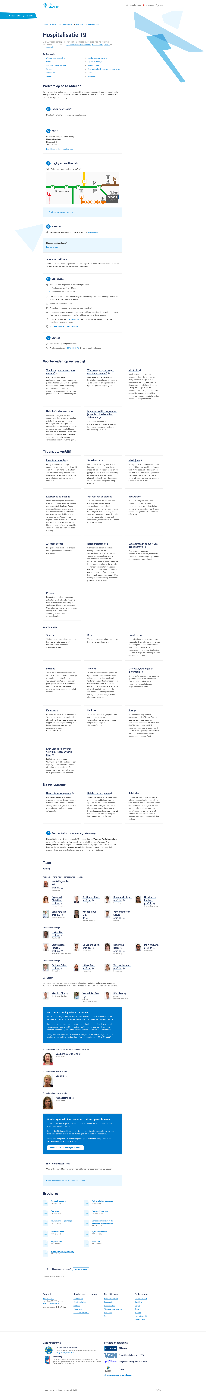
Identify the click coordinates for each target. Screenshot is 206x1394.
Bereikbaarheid (52, 149)
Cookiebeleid (49, 1390)
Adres (48, 61)
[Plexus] (110, 1369)
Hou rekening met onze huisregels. (63, 326)
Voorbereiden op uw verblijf (98, 58)
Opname (76, 1305)
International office (141, 1316)
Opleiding (138, 1302)
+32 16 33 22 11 (48, 1298)
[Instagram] (61, 1307)
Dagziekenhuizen (79, 1302)
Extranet (138, 1312)
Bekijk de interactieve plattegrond (62, 212)
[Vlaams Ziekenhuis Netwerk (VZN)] (110, 1355)
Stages (137, 1305)
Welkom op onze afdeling (55, 58)
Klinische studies (141, 1298)
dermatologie (48, 47)
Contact (49, 76)
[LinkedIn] (64, 1307)
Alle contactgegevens (51, 1303)
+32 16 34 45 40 (72, 347)
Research (138, 1309)
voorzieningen (67, 149)
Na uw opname (93, 65)
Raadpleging (78, 1298)
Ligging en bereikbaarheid (56, 65)
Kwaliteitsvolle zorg (111, 1298)
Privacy (59, 1390)
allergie (107, 44)
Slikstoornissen (57, 1231)
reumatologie (97, 44)
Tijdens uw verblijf (94, 61)
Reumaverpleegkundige (61, 1220)
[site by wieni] (160, 1390)
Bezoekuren (50, 72)
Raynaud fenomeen (100, 1210)
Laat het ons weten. (80, 1269)
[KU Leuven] (110, 1348)
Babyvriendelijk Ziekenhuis (65, 1353)
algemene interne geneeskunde (78, 44)
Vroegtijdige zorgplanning (62, 1251)
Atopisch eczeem (58, 1201)
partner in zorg (74, 319)
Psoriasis (55, 1210)
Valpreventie (56, 1241)
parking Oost (93, 232)
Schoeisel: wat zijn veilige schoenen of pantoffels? (103, 1222)
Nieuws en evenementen (113, 1309)
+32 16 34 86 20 (103, 1037)
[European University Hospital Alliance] (110, 1362)
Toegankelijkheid (70, 1390)
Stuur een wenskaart (81, 1312)
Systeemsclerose (99, 1231)
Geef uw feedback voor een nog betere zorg (104, 69)
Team (90, 72)
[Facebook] (57, 1307)
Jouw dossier (149, 5)
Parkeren (49, 69)
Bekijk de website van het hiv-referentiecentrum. (66, 1180)
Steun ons (108, 1312)
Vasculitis (96, 1241)
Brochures (92, 76)
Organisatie (108, 1302)
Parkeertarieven (52, 246)
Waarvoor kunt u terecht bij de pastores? (65, 1147)
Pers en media (140, 1319)
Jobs (105, 1316)
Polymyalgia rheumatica (102, 1201)
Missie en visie (109, 1305)
